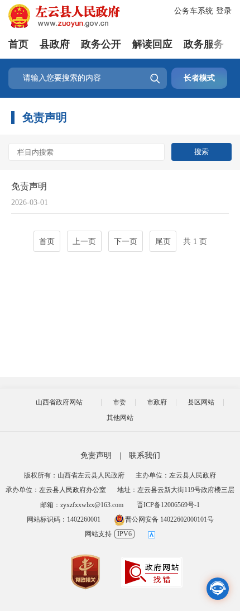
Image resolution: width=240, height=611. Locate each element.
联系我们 (144, 455)
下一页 (125, 241)
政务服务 (204, 44)
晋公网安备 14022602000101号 (169, 519)
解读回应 (152, 44)
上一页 (84, 241)
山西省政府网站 (59, 402)
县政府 (55, 44)
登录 (224, 11)
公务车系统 (193, 11)
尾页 (163, 241)
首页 (18, 44)
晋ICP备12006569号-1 (168, 505)
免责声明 (29, 186)
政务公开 (101, 44)
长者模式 (199, 78)
